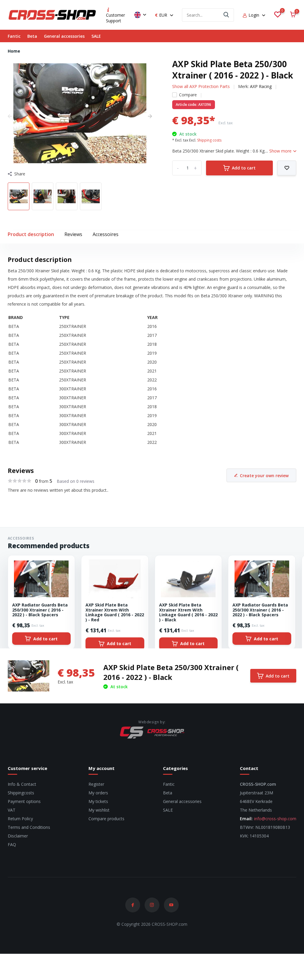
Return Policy (20, 818)
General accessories (64, 36)
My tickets (98, 801)
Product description (31, 234)
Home (14, 51)
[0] (277, 14)
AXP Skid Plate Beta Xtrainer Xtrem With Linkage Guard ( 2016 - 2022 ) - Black (188, 613)
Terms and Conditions (29, 827)
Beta (32, 36)
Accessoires (105, 234)
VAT (11, 810)
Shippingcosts (21, 793)
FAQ (12, 844)
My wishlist (99, 810)
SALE (96, 36)
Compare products (106, 818)
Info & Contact (22, 784)
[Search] (226, 15)
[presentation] (10, 116)
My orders (98, 793)
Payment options (24, 801)
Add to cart (244, 168)
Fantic (14, 36)
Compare (188, 95)
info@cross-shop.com (275, 818)
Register (96, 784)
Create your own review (264, 475)
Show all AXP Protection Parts (201, 86)
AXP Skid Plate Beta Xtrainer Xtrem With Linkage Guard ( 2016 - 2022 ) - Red (115, 613)
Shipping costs (209, 140)
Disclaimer (18, 836)
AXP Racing (261, 86)
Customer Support (115, 17)
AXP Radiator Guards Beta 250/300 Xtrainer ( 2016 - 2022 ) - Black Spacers (40, 610)
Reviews (73, 234)
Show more (281, 151)
